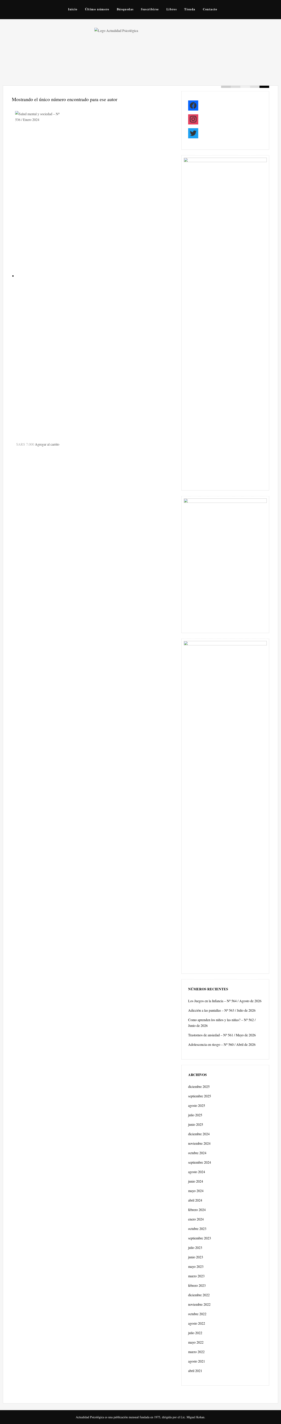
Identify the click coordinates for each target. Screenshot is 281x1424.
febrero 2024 (197, 1209)
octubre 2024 (197, 1152)
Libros (171, 9)
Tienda (189, 9)
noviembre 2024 (199, 1143)
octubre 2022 (197, 1313)
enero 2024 (196, 1219)
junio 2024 (195, 1181)
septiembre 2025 (199, 1096)
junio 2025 (195, 1124)
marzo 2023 (196, 1276)
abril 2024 (195, 1200)
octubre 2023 (197, 1228)
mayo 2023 (196, 1266)
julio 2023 (195, 1247)
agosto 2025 (196, 1105)
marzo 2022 (196, 1351)
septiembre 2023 (199, 1238)
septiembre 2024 (199, 1162)
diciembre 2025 (199, 1086)
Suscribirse (150, 9)
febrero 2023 (197, 1285)
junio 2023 (195, 1257)
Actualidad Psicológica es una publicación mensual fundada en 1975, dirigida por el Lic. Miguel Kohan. (140, 1417)
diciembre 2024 (199, 1133)
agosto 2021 (196, 1361)
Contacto (210, 9)
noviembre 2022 (199, 1304)
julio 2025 (195, 1115)
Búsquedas (125, 9)
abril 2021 (195, 1370)
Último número (97, 9)
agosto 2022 (196, 1323)
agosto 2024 (196, 1171)
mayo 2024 (196, 1190)
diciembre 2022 (199, 1295)
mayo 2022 (196, 1342)
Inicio (72, 9)
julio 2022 (195, 1332)
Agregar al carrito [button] (47, 444)
